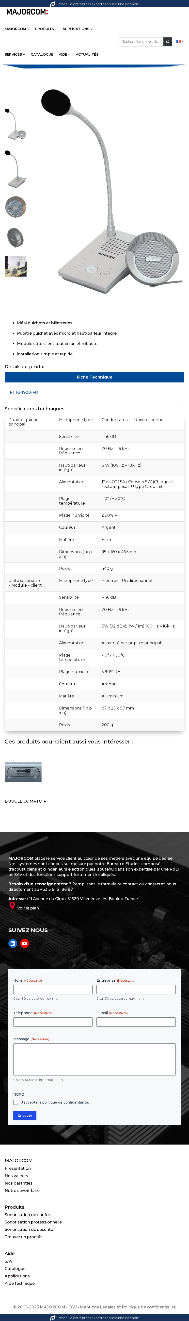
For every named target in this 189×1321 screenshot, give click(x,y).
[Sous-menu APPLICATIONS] (91, 29)
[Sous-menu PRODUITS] (56, 29)
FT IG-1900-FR (24, 392)
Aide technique (20, 1283)
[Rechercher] (167, 41)
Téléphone (33, 1013)
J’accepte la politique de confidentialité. (55, 1102)
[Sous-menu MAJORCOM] (28, 29)
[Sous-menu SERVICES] (24, 54)
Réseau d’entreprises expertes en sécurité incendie (98, 4)
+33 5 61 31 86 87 (56, 889)
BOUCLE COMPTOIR (26, 801)
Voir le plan (28, 908)
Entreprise (116, 980)
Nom (27, 980)
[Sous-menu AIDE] (69, 54)
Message (31, 1039)
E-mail (112, 1013)
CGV (72, 1307)
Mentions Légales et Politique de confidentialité (128, 1307)
